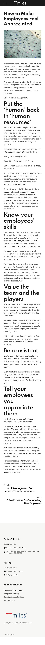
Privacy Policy (9, 634)
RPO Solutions (9, 600)
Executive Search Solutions (14, 597)
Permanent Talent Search (13, 590)
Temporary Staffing (11, 594)
